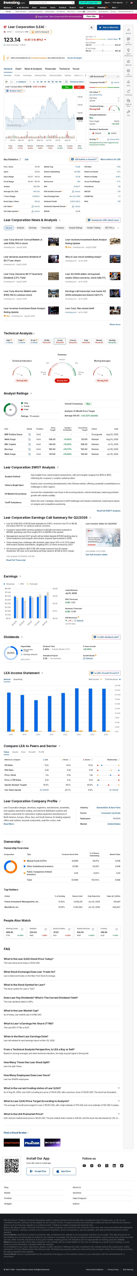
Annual (7, 679)
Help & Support (79, 1198)
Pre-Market (61, 12)
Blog (6, 1187)
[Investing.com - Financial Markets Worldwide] (14, 3)
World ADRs (91, 12)
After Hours (71, 12)
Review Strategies (74, 58)
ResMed (33, 929)
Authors (76, 1204)
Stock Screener (20, 12)
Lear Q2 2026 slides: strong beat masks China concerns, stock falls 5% (85, 276)
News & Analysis (33, 68)
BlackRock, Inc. (12, 907)
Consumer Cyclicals (110, 813)
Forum (76, 68)
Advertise (77, 1193)
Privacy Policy (113, 1270)
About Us (77, 1187)
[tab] (9, 341)
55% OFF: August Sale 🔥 (90, 3)
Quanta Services (83, 929)
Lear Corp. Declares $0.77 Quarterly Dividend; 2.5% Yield (23, 276)
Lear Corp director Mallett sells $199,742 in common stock (20, 293)
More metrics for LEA (110, 159)
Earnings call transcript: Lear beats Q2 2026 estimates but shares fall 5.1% (85, 293)
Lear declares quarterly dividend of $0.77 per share (22, 258)
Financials (50, 68)
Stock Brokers (103, 12)
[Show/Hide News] (66, 81)
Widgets (8, 1204)
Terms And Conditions (94, 1270)
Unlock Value (112, 39)
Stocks (8, 12)
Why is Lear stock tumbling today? (83, 256)
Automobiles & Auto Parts (108, 807)
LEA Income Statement (22, 673)
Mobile (7, 1193)
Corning (104, 929)
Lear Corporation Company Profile (30, 801)
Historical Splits (55, 75)
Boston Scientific (60, 929)
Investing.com (70, 312)
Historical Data (40, 75)
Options (68, 75)
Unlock (46, 790)
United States (50, 12)
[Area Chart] (11, 81)
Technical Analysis (18, 333)
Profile (17, 75)
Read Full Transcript (16, 560)
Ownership (27, 75)
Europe (113, 12)
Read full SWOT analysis (108, 511)
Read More (9, 824)
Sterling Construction (14, 929)
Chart (18, 68)
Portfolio (8, 1198)
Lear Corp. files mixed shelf (79, 308)
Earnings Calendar (36, 12)
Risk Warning (128, 1270)
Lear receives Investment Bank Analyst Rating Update (86, 241)
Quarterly (18, 679)
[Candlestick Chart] (6, 81)
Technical (64, 68)
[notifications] (126, 2)
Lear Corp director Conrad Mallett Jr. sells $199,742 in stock (23, 241)
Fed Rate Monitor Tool (126, 12)
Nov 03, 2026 (75, 196)
